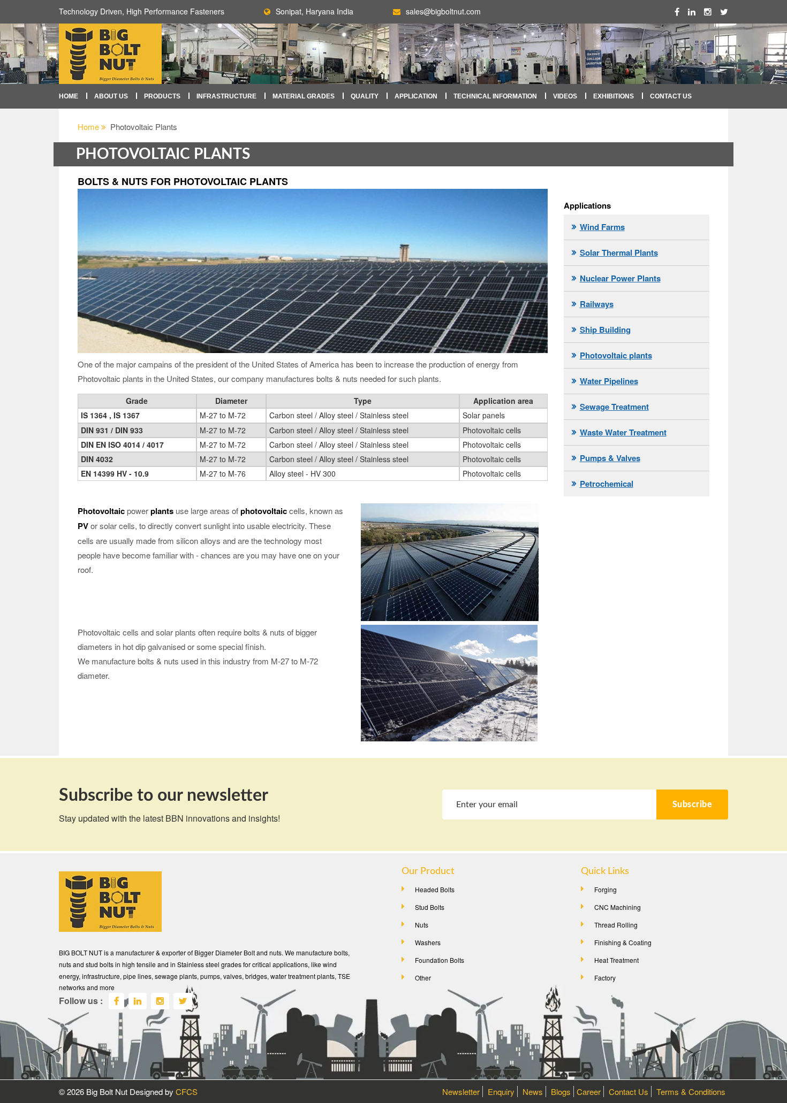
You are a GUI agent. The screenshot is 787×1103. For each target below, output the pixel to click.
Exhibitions (613, 96)
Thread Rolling (616, 924)
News (533, 1091)
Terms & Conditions (690, 1091)
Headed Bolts (435, 889)
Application (416, 96)
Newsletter (461, 1091)
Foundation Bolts (439, 959)
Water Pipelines (609, 381)
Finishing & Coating (623, 942)
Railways (597, 304)
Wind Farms (602, 227)
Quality (365, 96)
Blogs (561, 1091)
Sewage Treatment (614, 406)
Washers (428, 942)
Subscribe (692, 804)
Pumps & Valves (610, 458)
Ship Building (605, 329)
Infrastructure (226, 96)
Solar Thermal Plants (619, 252)
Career (589, 1091)
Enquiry (501, 1091)
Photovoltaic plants (616, 355)
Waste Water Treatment (623, 432)
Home (68, 96)
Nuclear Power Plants (620, 278)
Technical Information (495, 96)
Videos (565, 96)
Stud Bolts (429, 906)
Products (162, 96)
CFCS (187, 1091)
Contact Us (671, 96)
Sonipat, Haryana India (314, 11)
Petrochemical (606, 483)
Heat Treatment (616, 959)
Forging (605, 889)
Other (423, 977)
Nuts (421, 924)
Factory (605, 977)
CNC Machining (617, 906)
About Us (111, 96)
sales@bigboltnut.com (443, 11)
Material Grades (304, 96)
